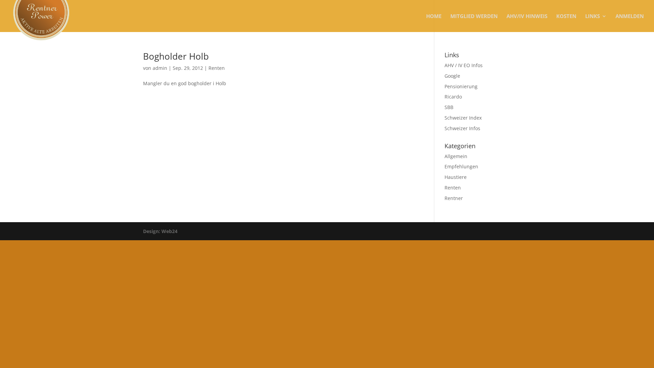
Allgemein (456, 156)
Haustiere (456, 177)
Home (433, 16)
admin (160, 68)
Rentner (454, 198)
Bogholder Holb (176, 56)
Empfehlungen (461, 166)
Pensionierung (461, 86)
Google (452, 76)
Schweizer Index (463, 117)
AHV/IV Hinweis (527, 16)
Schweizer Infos (462, 128)
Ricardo (453, 96)
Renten (216, 68)
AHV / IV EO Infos (464, 65)
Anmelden (630, 16)
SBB (449, 107)
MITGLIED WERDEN (474, 16)
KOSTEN (566, 16)
